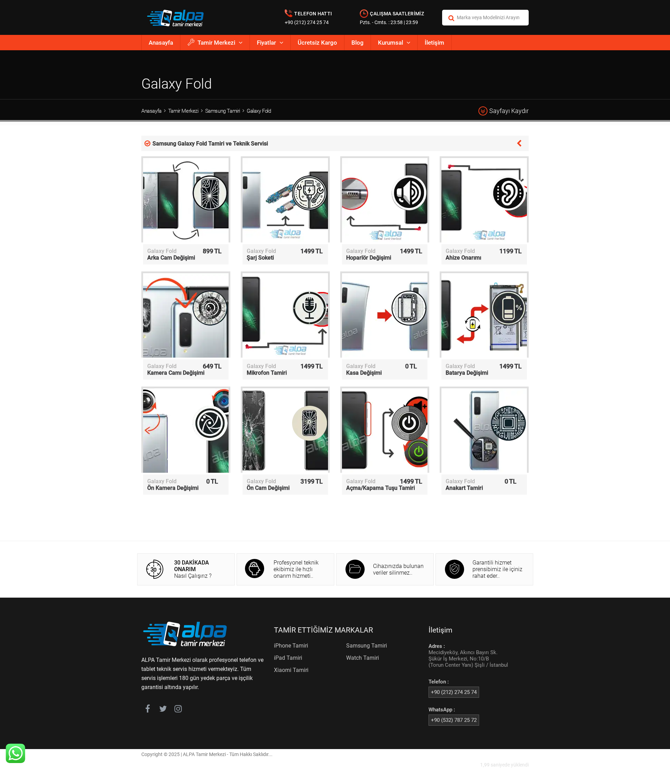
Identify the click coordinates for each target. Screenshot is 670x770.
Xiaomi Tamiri (291, 670)
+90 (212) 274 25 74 (307, 22)
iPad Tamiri (288, 658)
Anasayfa (161, 42)
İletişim (434, 42)
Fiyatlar (266, 42)
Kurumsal (390, 42)
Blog (357, 42)
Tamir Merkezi (216, 42)
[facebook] (147, 710)
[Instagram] (178, 710)
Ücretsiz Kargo (317, 42)
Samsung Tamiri (222, 111)
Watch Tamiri (362, 658)
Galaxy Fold (259, 111)
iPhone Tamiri (291, 645)
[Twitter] (163, 710)
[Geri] (519, 142)
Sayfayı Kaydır (509, 110)
